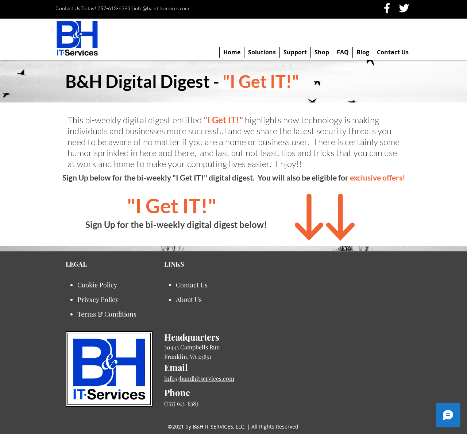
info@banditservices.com (161, 8)
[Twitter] (404, 8)
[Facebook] (387, 8)
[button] (261, 52)
